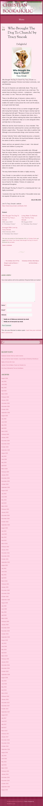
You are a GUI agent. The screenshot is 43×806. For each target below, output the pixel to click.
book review (9, 240)
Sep (3, 27)
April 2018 (3, 690)
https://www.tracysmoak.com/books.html (14, 206)
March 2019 (4, 655)
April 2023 (3, 503)
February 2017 (5, 733)
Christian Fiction (32, 238)
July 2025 (3, 418)
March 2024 (4, 468)
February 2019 (5, 658)
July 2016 (3, 755)
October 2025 (4, 409)
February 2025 (5, 434)
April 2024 (3, 465)
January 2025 (4, 437)
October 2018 (4, 671)
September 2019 (5, 637)
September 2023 (5, 487)
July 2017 (3, 718)
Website (3, 315)
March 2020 (4, 618)
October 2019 (4, 634)
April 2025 (3, 428)
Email (3, 310)
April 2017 (3, 727)
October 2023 (4, 484)
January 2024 (4, 475)
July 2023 (3, 493)
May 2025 (3, 425)
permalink (12, 242)
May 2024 (3, 462)
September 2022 (5, 524)
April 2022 (3, 540)
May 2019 (3, 649)
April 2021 (3, 577)
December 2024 (5, 440)
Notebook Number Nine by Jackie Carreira (12, 355)
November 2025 (5, 406)
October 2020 (4, 596)
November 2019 (5, 631)
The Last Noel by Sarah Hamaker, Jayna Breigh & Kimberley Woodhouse (19, 358)
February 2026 (5, 397)
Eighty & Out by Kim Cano (8, 362)
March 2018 (4, 693)
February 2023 (5, 509)
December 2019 (5, 627)
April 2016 (3, 765)
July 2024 (3, 456)
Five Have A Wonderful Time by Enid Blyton (12, 368)
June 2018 (4, 683)
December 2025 (5, 403)
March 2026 (4, 393)
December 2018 (5, 665)
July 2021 (3, 568)
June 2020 (4, 609)
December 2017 (5, 702)
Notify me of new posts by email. (13, 321)
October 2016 (4, 746)
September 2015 (5, 786)
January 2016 (4, 774)
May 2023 (3, 500)
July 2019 (3, 643)
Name (3, 305)
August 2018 (4, 677)
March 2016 (4, 768)
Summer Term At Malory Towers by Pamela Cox (13, 365)
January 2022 (4, 549)
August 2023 (4, 490)
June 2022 (4, 534)
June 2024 (4, 459)
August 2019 (4, 640)
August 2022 (4, 528)
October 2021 (4, 559)
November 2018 (5, 668)
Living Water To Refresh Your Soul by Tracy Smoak (29, 218)
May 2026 (3, 387)
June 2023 (4, 496)
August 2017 (4, 715)
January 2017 (4, 736)
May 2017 (3, 724)
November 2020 (5, 593)
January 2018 (4, 699)
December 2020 (5, 590)
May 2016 (3, 761)
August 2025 (4, 415)
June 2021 (4, 571)
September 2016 (5, 749)
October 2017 (4, 708)
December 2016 (5, 740)
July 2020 (3, 606)
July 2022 (3, 531)
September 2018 (5, 674)
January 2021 (4, 587)
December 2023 (5, 478)
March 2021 (4, 581)
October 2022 (4, 521)
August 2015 (4, 789)
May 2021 (3, 574)
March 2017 (4, 730)
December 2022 (5, 515)
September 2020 (5, 599)
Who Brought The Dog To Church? (29, 240)
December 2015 (5, 777)
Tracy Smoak (16, 240)
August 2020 (4, 602)
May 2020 (3, 612)
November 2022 (5, 518)
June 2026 (4, 384)
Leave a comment (7, 245)
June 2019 (4, 646)
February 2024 (5, 471)
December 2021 (5, 553)
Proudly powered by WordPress (15, 801)
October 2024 (4, 447)
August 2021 (4, 565)
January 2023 (4, 512)
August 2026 (4, 378)
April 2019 (3, 652)
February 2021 (5, 584)
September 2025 (5, 412)
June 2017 (4, 721)
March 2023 (4, 506)
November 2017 (5, 705)
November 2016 (5, 743)
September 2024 (5, 450)
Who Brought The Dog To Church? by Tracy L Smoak (10, 218)
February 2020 (5, 621)
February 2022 (5, 546)
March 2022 (4, 543)
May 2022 (3, 537)
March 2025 (4, 431)
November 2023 (5, 481)
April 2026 (3, 390)
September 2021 (5, 562)
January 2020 (4, 624)
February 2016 (5, 771)
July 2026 (3, 381)
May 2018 (3, 687)
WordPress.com (11, 803)
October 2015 (4, 783)
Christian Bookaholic (18, 8)
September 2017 (5, 711)
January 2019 (4, 662)
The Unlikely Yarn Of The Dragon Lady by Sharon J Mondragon (11, 263)
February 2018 (5, 696)
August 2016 (4, 752)
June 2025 (4, 422)
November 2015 (5, 780)
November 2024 (5, 443)
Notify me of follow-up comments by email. (16, 319)
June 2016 (4, 758)
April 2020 (3, 615)
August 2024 (4, 453)
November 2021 (5, 556)
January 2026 (4, 400)
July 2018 (3, 680)
